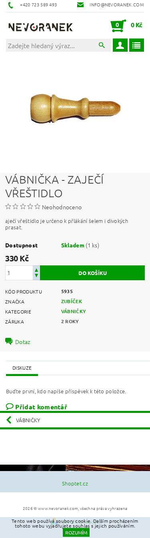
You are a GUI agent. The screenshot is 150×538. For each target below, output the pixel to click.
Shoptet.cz (75, 483)
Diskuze (22, 367)
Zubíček (71, 301)
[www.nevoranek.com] (40, 25)
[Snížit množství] (36, 276)
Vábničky (73, 311)
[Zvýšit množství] (36, 269)
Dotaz (22, 341)
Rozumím (76, 532)
